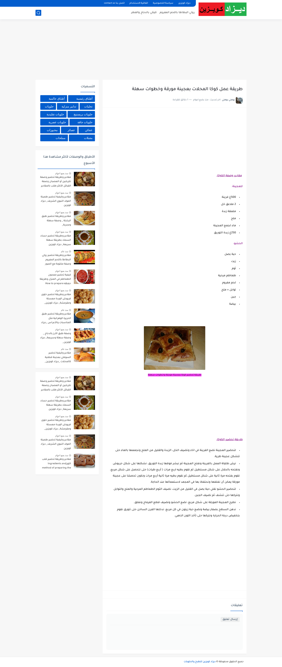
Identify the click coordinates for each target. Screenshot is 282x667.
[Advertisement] (141, 50)
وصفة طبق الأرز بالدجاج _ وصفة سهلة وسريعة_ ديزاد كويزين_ (55, 338)
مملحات (60, 138)
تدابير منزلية (69, 106)
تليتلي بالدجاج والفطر (144, 12)
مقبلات (88, 138)
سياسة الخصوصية (163, 3)
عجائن (88, 130)
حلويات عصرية (57, 122)
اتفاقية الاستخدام (138, 3)
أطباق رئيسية (84, 98)
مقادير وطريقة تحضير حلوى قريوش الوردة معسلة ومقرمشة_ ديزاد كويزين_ (56, 299)
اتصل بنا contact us (114, 3)
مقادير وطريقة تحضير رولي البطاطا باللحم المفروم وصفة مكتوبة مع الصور (56, 259)
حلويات (49, 106)
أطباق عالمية (57, 98)
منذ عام (64, 251)
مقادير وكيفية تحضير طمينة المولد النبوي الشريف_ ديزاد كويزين (56, 201)
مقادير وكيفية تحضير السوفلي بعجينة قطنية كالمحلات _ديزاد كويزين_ (58, 357)
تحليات (88, 106)
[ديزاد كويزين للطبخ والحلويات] (223, 9)
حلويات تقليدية (55, 114)
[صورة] (84, 179)
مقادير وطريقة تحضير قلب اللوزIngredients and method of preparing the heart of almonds (56, 464)
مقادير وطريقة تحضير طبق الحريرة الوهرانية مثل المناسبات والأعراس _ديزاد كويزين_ (56, 319)
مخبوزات (52, 130)
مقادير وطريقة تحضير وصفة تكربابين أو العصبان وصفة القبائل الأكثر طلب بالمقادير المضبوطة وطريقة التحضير (55, 182)
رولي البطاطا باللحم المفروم (177, 12)
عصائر (71, 130)
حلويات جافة (85, 122)
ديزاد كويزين (184, 3)
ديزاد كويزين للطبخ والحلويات (200, 661)
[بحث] (38, 13)
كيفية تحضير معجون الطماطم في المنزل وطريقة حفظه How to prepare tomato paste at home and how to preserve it (55, 280)
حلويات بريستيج (83, 114)
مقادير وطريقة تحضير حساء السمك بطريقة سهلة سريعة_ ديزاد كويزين (55, 240)
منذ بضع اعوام (61, 173)
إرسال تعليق (230, 619)
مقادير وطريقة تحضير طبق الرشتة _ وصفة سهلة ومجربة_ (56, 220)
